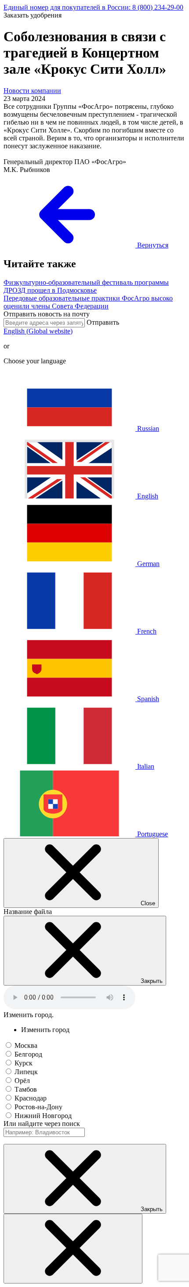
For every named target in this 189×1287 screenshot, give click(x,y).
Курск (24, 1063)
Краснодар (31, 1098)
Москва (26, 1045)
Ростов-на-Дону (38, 1107)
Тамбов (26, 1089)
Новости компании (32, 90)
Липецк (26, 1071)
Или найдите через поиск (42, 1123)
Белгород (28, 1054)
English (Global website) (38, 331)
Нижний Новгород (43, 1115)
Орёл (22, 1080)
